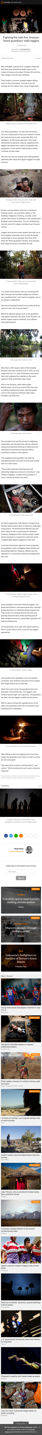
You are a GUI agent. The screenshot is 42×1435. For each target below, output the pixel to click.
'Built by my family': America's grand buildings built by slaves (21, 1303)
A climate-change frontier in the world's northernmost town (18, 1229)
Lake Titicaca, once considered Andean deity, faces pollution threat (20, 1193)
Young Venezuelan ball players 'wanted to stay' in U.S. (21, 1008)
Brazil (25, 45)
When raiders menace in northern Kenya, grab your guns (20, 1082)
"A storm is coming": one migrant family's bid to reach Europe (20, 1119)
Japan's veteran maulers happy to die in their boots (20, 1266)
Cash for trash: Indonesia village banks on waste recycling (18, 1411)
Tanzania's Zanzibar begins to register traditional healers (17, 1045)
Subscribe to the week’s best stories (21, 866)
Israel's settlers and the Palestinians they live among (20, 1156)
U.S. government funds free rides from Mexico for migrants (20, 1340)
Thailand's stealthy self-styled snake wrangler (20, 1376)
